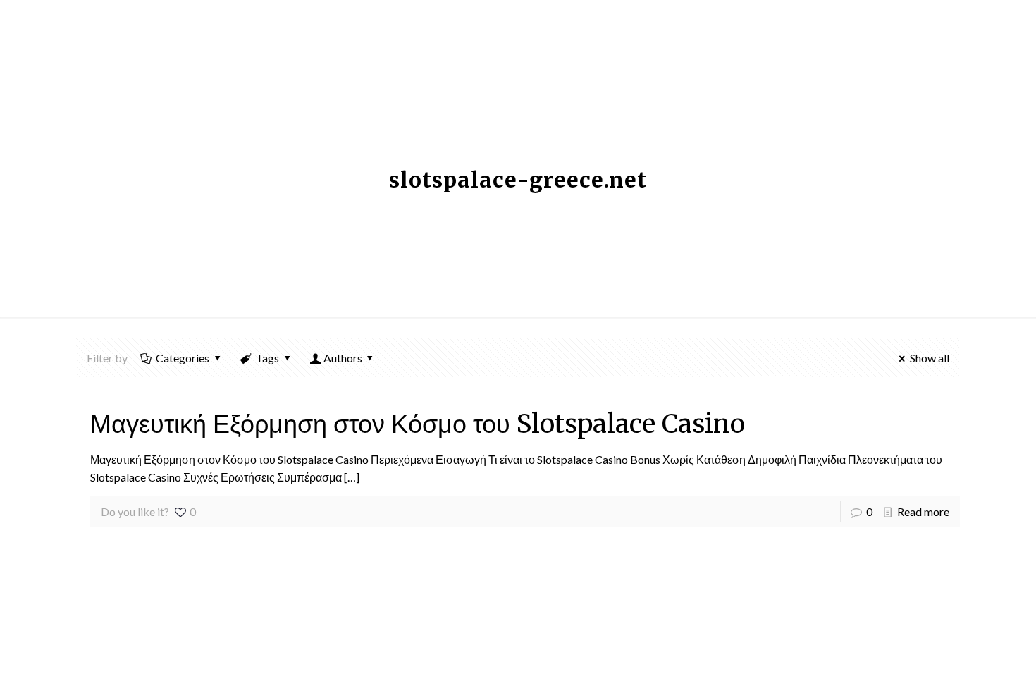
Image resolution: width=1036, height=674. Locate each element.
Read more (923, 511)
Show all (929, 357)
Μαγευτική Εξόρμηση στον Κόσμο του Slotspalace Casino (417, 424)
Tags (267, 357)
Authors (342, 357)
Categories (182, 357)
